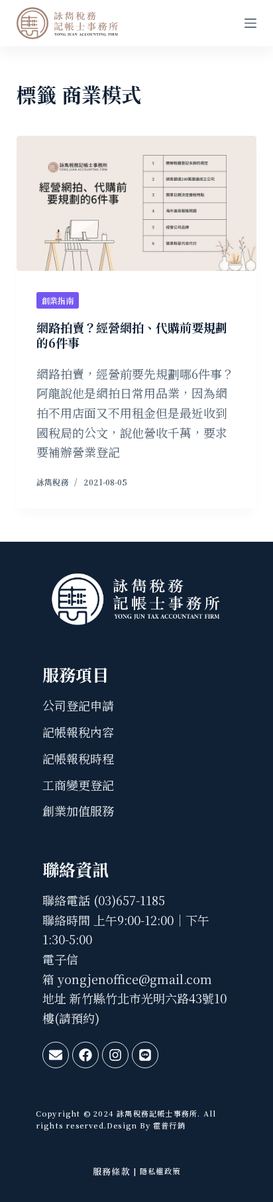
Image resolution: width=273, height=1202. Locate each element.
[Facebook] (85, 1055)
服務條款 (112, 1171)
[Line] (145, 1055)
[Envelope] (55, 1055)
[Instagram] (115, 1055)
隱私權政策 (160, 1171)
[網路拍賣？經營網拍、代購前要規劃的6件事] (137, 203)
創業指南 (58, 300)
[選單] (250, 23)
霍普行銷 (168, 1125)
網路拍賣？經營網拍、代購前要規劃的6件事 (131, 335)
